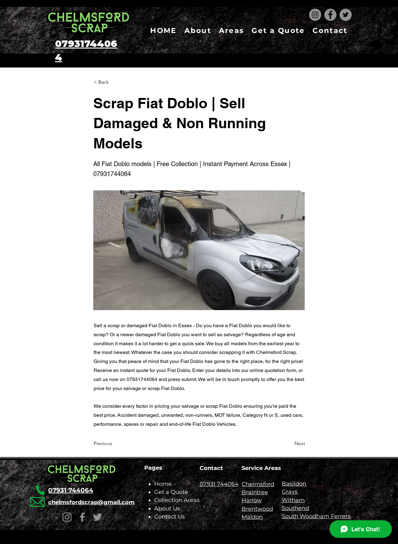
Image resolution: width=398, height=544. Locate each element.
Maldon (252, 517)
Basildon (294, 483)
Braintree (255, 492)
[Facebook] (330, 15)
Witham (293, 500)
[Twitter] (346, 15)
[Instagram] (315, 15)
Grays (290, 491)
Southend (295, 508)
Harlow (252, 500)
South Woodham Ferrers (316, 516)
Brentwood (257, 508)
